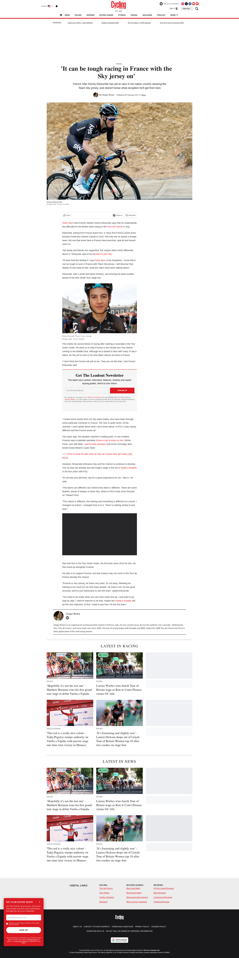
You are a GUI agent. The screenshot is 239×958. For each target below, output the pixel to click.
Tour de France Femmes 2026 (172, 23)
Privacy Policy (32, 939)
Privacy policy (142, 927)
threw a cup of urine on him (109, 440)
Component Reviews (163, 897)
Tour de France (114, 226)
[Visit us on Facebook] (189, 3)
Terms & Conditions (21, 941)
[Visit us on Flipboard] (197, 3)
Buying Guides (106, 15)
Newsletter (132, 215)
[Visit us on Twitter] (186, 3)
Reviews (90, 15)
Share (68, 215)
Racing (78, 15)
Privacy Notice (70, 399)
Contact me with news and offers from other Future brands (24, 923)
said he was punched (94, 444)
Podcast (161, 15)
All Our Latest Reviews (164, 888)
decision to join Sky (102, 254)
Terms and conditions (122, 927)
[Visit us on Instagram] (182, 3)
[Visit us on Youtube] (193, 3)
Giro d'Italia (104, 893)
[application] (99, 534)
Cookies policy (158, 927)
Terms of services (94, 397)
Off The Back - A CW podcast (139, 23)
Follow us (119, 215)
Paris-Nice (100, 260)
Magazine (147, 15)
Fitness (122, 15)
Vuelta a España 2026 (110, 23)
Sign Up (23, 930)
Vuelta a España (128, 468)
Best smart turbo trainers (137, 897)
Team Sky (67, 223)
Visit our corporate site (151, 950)
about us (77, 927)
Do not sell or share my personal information (129, 931)
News (67, 15)
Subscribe (186, 8)
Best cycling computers (136, 902)
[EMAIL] (68, 617)
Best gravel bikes (134, 893)
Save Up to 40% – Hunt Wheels (80, 23)
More (173, 15)
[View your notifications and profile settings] (56, 6)
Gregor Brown (108, 95)
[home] (61, 15)
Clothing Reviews (161, 902)
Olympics (103, 902)
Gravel (134, 15)
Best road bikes (133, 888)
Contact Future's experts (97, 927)
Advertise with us (95, 931)
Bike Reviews (160, 893)
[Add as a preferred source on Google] (119, 940)
